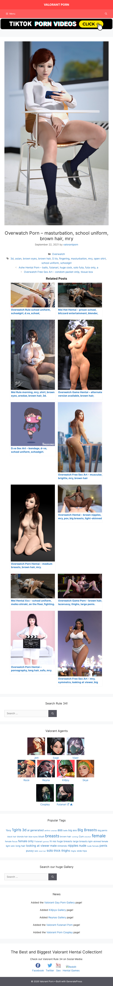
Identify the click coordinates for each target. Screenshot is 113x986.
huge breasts (64, 841)
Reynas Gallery (57, 917)
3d (12, 258)
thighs (73, 851)
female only (26, 841)
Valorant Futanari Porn (59, 924)
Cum (81, 836)
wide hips (82, 850)
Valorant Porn (56, 4)
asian (18, 258)
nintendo (62, 845)
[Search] (52, 713)
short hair (42, 851)
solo (50, 850)
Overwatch (58, 254)
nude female (93, 846)
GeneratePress (74, 981)
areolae (54, 831)
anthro (47, 830)
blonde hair (22, 836)
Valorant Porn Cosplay (59, 932)
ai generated (35, 830)
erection (87, 837)
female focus (11, 841)
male (53, 845)
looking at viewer (37, 845)
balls (65, 830)
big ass (72, 830)
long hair (20, 845)
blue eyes (33, 836)
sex (36, 850)
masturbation (79, 258)
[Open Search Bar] (106, 13)
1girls (16, 830)
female (99, 835)
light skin (10, 846)
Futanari (38, 841)
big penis (102, 830)
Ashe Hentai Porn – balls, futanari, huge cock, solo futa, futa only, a (58, 267)
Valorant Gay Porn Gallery (59, 902)
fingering (64, 258)
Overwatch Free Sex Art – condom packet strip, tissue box (58, 271)
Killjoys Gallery (57, 910)
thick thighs (62, 850)
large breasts (80, 841)
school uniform (50, 263)
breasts (52, 835)
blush (41, 836)
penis (103, 845)
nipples (73, 845)
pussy (30, 850)
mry (90, 258)
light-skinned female (98, 841)
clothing (75, 837)
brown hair (44, 258)
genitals (46, 842)
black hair (11, 836)
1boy (8, 830)
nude (82, 845)
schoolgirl (66, 263)
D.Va (55, 258)
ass (60, 830)
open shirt (100, 258)
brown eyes (30, 258)
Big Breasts (87, 830)
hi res (53, 841)
